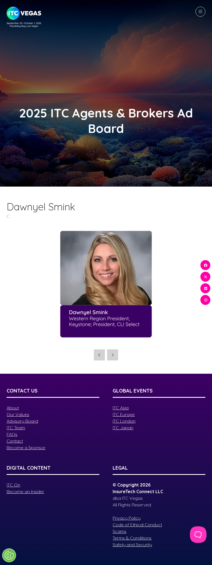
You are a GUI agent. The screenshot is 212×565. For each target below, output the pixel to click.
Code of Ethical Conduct (137, 524)
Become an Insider (25, 491)
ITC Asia (121, 407)
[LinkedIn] (205, 288)
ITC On (13, 485)
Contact (15, 441)
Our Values (18, 414)
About (13, 407)
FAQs (12, 434)
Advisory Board (22, 421)
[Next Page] (112, 354)
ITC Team (16, 427)
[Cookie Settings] (9, 555)
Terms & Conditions (132, 538)
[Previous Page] (99, 354)
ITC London (124, 421)
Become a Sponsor (26, 447)
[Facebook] (205, 265)
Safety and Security (132, 544)
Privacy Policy (127, 518)
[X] (205, 277)
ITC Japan (123, 427)
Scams (119, 531)
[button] (200, 12)
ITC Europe (124, 414)
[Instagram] (205, 300)
